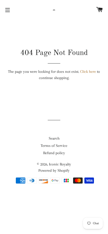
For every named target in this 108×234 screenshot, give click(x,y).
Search (54, 138)
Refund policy (54, 153)
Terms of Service (54, 145)
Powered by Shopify (54, 170)
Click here (88, 71)
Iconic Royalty (60, 164)
